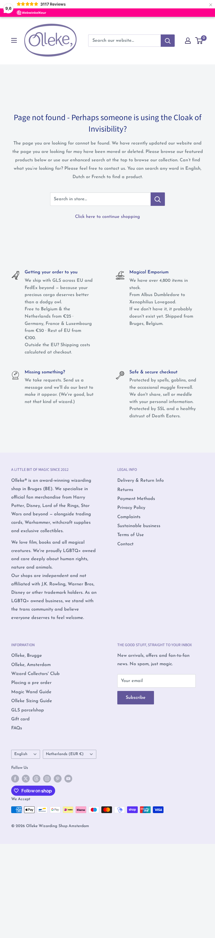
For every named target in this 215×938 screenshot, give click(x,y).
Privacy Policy (131, 508)
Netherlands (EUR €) (65, 754)
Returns (125, 490)
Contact (125, 544)
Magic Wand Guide (31, 692)
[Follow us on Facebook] (15, 779)
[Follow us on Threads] (36, 779)
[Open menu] (14, 40)
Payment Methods (136, 499)
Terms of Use (130, 535)
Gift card (20, 719)
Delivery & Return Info (140, 480)
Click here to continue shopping (107, 217)
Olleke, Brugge (26, 655)
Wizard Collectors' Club (35, 674)
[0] (199, 40)
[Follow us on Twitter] (26, 779)
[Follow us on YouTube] (68, 779)
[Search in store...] (158, 199)
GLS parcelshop (27, 710)
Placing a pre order (31, 683)
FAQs (16, 728)
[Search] (168, 40)
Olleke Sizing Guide (31, 701)
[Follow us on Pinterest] (58, 779)
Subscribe (136, 697)
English (20, 754)
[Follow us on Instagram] (47, 779)
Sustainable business (138, 526)
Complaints (129, 517)
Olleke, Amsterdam (31, 665)
